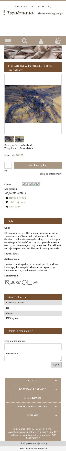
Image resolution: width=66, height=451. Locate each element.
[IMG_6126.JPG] (9, 139)
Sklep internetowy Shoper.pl (33, 448)
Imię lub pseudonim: (15, 341)
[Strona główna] (33, 12)
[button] (8, 41)
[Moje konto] (41, 41)
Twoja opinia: (11, 353)
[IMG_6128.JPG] (19, 139)
